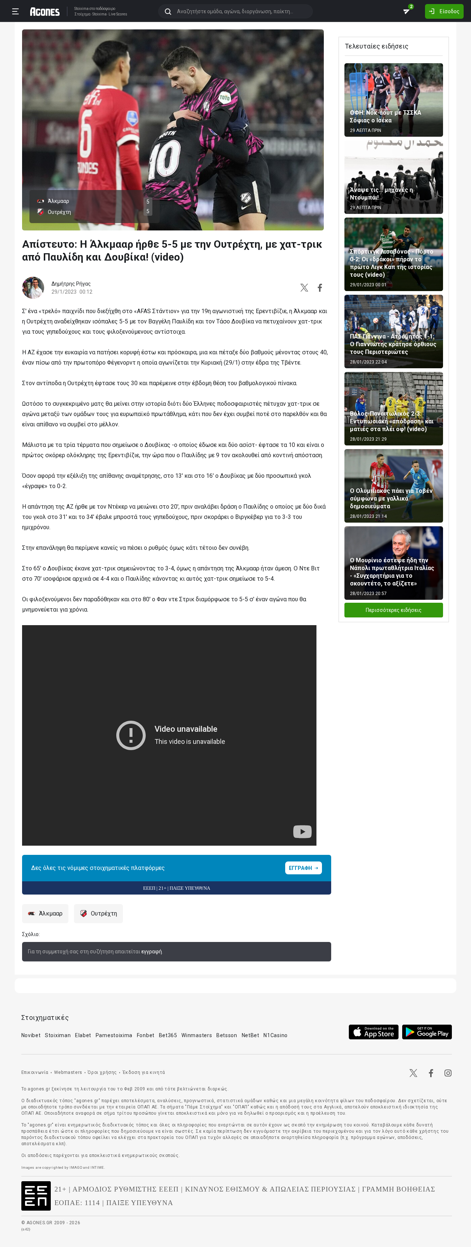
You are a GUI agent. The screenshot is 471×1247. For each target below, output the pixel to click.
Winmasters (196, 1035)
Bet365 (168, 1035)
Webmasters (68, 1072)
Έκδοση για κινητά (144, 1072)
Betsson (226, 1035)
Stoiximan (58, 1035)
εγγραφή (151, 951)
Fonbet (146, 1035)
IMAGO (76, 1167)
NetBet (250, 1035)
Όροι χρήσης (102, 1072)
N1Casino (275, 1035)
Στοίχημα (82, 14)
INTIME (97, 1167)
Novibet (31, 1035)
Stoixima (81, 9)
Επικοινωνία (35, 1072)
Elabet (83, 1035)
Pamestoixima (114, 1035)
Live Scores (118, 14)
